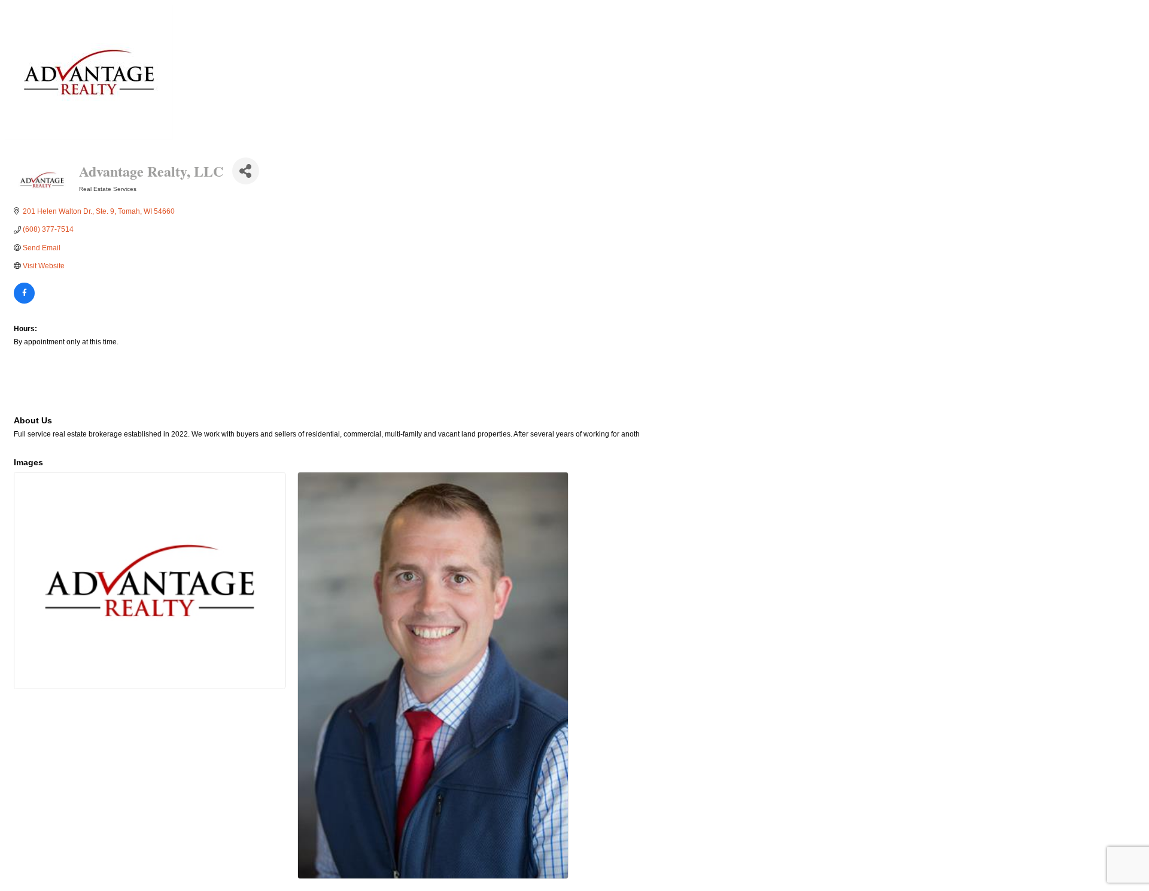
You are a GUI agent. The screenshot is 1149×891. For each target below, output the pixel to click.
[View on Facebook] (24, 301)
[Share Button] (245, 170)
